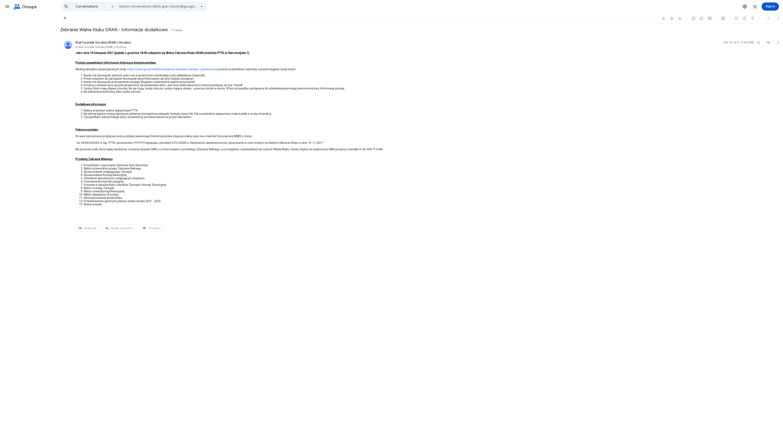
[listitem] (421, 136)
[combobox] (158, 6)
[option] (94, 6)
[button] (7, 6)
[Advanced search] (201, 6)
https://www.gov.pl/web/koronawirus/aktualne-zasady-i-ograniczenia (172, 69)
